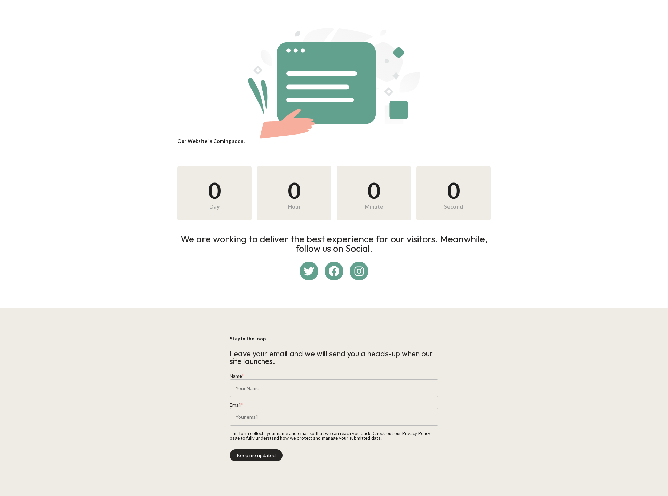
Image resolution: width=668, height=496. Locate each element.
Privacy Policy (416, 433)
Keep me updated (256, 455)
